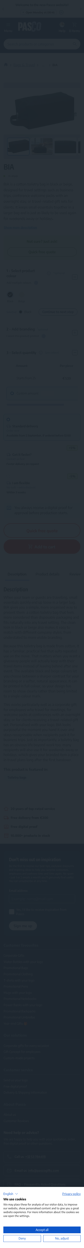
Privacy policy (71, 1194)
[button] (10, 1194)
